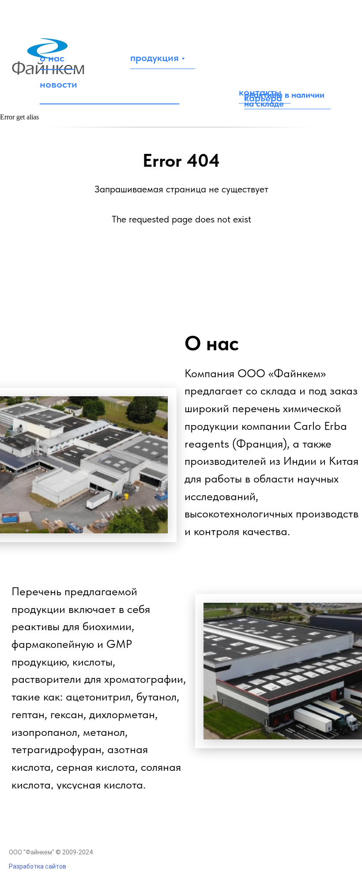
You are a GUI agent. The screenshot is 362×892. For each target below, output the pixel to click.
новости (58, 84)
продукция (154, 57)
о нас (52, 58)
